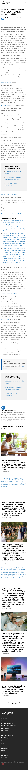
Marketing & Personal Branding (8, 725)
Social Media (4, 730)
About (2, 745)
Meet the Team (4, 748)
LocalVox (14, 294)
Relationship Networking (7, 735)
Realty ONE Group (18, 214)
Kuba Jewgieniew (6, 214)
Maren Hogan (5, 319)
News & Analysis (5, 738)
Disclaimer (3, 753)
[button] (14, 703)
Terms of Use (4, 758)
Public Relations (5, 728)
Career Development (6, 721)
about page (17, 354)
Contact (3, 750)
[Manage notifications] (3, 764)
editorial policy (7, 354)
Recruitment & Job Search (7, 723)
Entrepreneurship (5, 733)
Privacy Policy (4, 755)
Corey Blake (5, 105)
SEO (2, 740)
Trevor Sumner (5, 294)
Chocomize (15, 194)
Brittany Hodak (5, 82)
